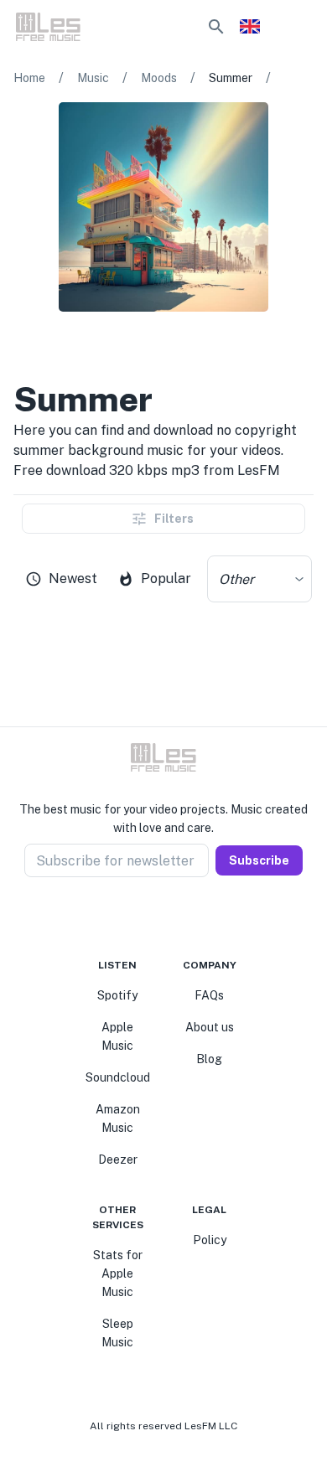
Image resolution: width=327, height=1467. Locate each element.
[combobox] (259, 578)
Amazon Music (118, 1118)
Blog (209, 1059)
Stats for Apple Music (118, 1273)
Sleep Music (117, 1333)
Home (29, 78)
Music (93, 78)
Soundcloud (118, 1077)
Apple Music (117, 1036)
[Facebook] (133, 917)
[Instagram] (153, 917)
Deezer (118, 1159)
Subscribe (259, 860)
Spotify (117, 995)
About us (209, 1027)
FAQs (209, 995)
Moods (159, 78)
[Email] (193, 917)
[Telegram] (173, 917)
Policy (209, 1240)
